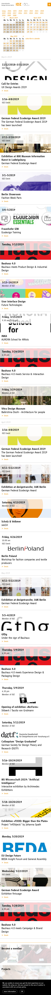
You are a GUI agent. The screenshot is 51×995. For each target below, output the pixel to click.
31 (23, 32)
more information (10, 991)
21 (14, 29)
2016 (20, 13)
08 (17, 25)
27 (11, 32)
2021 (36, 11)
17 (23, 27)
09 (20, 25)
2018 (9, 13)
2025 (15, 11)
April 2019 (37, 18)
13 (11, 27)
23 (20, 29)
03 (23, 22)
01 (17, 22)
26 (8, 32)
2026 (9, 11)
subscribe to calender (33, 39)
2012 (36, 13)
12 (8, 27)
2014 (31, 13)
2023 (25, 11)
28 (14, 32)
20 (11, 29)
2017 (14, 13)
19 (8, 29)
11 (5, 27)
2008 (14, 15)
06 (11, 25)
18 (5, 29)
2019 (3, 13)
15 (17, 27)
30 (20, 32)
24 (23, 29)
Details (6, 91)
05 (8, 25)
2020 (42, 11)
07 (14, 25)
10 (23, 25)
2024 (20, 11)
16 (20, 27)
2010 (3, 15)
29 (17, 32)
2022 (31, 11)
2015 (25, 13)
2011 (42, 13)
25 (5, 32)
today (4, 11)
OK (22, 991)
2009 (9, 15)
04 (5, 25)
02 (20, 22)
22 (17, 29)
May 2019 (14, 36)
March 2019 (14, 18)
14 (14, 27)
